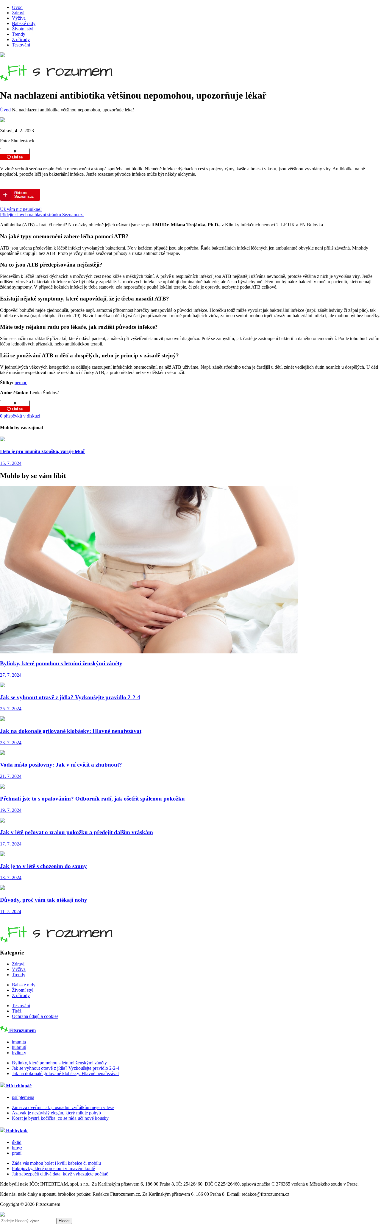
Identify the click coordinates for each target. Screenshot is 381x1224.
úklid (16, 1142)
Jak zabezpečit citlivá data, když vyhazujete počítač (60, 1173)
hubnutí (19, 1047)
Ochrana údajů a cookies (35, 1016)
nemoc (21, 382)
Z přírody (21, 39)
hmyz (17, 1147)
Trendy (18, 34)
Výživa (19, 18)
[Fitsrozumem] (56, 77)
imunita (19, 1041)
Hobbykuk (16, 1130)
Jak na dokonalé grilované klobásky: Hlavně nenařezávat (65, 1073)
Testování (21, 44)
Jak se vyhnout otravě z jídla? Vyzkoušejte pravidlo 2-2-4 (65, 1068)
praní (16, 1153)
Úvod (17, 7)
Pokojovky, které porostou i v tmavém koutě (53, 1168)
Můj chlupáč (18, 1085)
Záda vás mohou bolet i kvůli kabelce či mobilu (56, 1163)
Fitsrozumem (22, 1030)
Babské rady (23, 23)
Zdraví (18, 12)
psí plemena (23, 1097)
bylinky (19, 1052)
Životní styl (22, 28)
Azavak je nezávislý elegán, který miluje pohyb (56, 1112)
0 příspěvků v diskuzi (20, 415)
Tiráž (16, 1010)
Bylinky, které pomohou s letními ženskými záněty (59, 1062)
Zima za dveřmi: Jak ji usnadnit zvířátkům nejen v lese (63, 1107)
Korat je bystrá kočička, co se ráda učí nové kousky (60, 1118)
